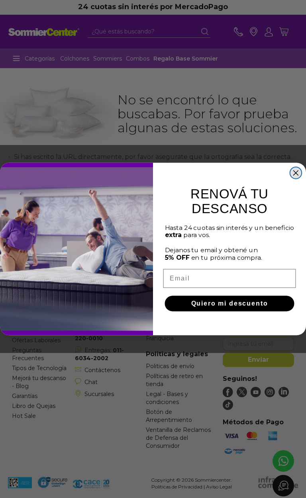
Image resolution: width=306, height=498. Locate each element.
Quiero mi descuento (229, 303)
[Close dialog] (296, 173)
